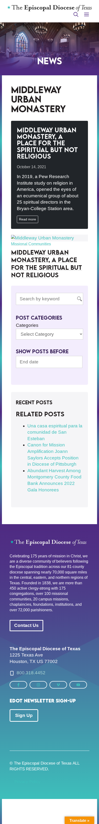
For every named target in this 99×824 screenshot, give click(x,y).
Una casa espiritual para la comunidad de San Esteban (54, 432)
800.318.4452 (31, 672)
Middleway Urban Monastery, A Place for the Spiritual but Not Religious (47, 143)
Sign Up (24, 715)
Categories (27, 325)
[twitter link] (18, 685)
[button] (76, 14)
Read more (27, 219)
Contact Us (26, 625)
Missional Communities (31, 244)
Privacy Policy (27, 781)
